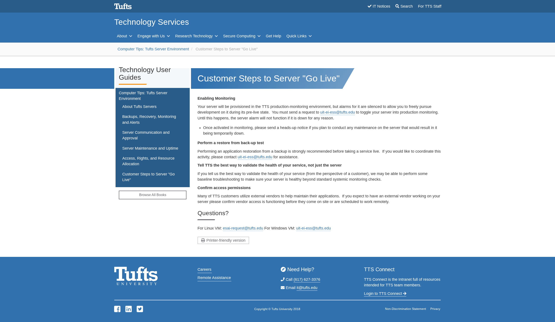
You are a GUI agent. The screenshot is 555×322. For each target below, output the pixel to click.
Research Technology (194, 36)
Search (406, 6)
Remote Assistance (214, 278)
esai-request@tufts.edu (243, 228)
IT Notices (381, 6)
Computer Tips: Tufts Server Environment (153, 49)
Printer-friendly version (225, 240)
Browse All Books (152, 195)
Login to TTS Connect (383, 293)
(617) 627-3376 (307, 279)
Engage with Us (151, 36)
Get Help (273, 36)
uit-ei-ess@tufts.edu (337, 112)
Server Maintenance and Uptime (150, 148)
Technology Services (151, 22)
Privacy (435, 308)
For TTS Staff (429, 6)
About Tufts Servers (139, 106)
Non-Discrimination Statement (405, 308)
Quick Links (297, 36)
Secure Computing (239, 36)
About (122, 36)
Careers (204, 269)
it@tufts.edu (307, 288)
